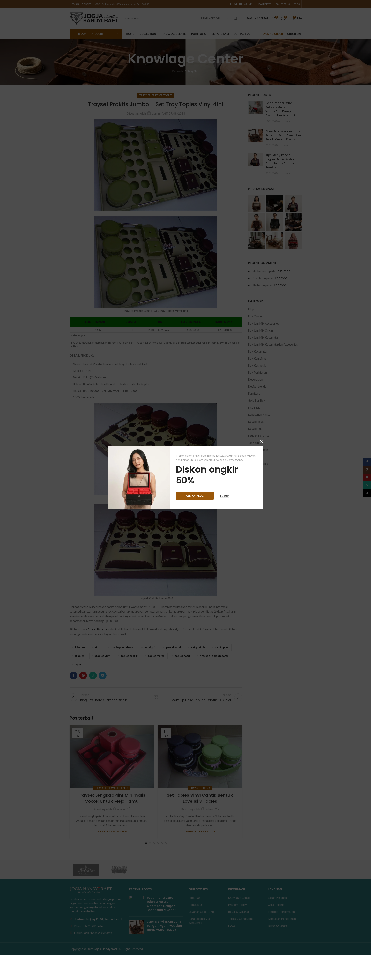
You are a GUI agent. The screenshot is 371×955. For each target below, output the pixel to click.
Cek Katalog (195, 495)
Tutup (224, 495)
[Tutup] (261, 441)
